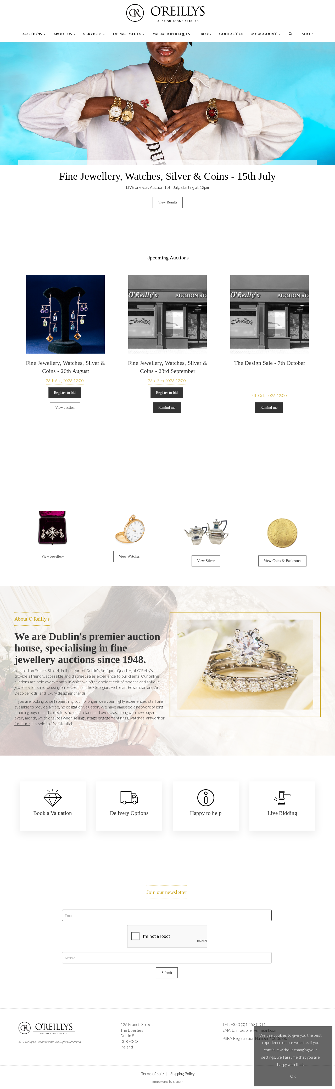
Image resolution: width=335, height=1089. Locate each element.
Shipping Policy (182, 1073)
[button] (291, 36)
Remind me (166, 408)
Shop (307, 34)
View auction (65, 408)
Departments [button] (127, 34)
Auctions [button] (32, 34)
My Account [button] (264, 34)
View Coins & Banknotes (282, 561)
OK (293, 1076)
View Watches (129, 556)
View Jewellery (52, 556)
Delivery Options (129, 813)
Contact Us (231, 34)
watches (137, 718)
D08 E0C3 (129, 1041)
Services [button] (92, 34)
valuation (91, 707)
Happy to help (206, 813)
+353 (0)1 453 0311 (248, 1024)
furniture (22, 723)
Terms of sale (152, 1073)
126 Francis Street (136, 1024)
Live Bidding (282, 813)
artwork (153, 718)
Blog (205, 34)
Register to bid (65, 393)
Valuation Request (173, 34)
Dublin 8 (127, 1035)
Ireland (126, 1047)
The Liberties (131, 1030)
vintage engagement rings (106, 718)
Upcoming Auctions (167, 257)
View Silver (206, 561)
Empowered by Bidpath (167, 1082)
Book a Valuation (52, 813)
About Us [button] (63, 34)
